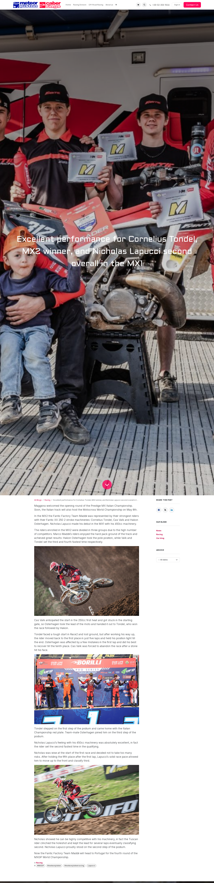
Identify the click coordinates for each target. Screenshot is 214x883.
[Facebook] (158, 510)
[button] (144, 4)
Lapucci (91, 866)
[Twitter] (165, 510)
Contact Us (192, 4)
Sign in (177, 5)
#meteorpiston (54, 866)
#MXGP (40, 866)
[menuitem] (68, 4)
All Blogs (38, 500)
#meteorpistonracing (74, 866)
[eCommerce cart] (138, 4)
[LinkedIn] (171, 510)
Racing (47, 500)
